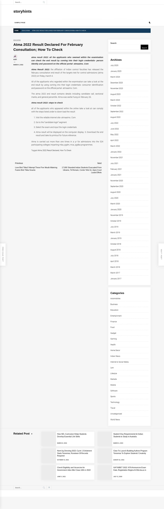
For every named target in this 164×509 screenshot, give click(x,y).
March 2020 (115, 204)
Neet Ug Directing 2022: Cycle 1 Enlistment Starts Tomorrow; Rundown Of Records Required (74, 453)
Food (112, 327)
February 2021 (116, 169)
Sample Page (20, 22)
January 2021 (115, 175)
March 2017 (115, 273)
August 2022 (115, 117)
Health (113, 345)
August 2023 (115, 94)
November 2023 (116, 88)
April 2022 (114, 140)
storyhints (22, 11)
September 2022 (116, 111)
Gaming (113, 339)
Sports (112, 396)
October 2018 (115, 244)
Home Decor (115, 350)
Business (114, 304)
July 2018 (114, 256)
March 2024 (115, 77)
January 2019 (115, 238)
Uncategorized (116, 414)
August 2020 (115, 192)
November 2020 (116, 181)
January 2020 (115, 209)
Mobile (113, 385)
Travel (112, 408)
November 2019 (116, 215)
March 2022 (115, 146)
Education (17, 40)
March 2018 (115, 267)
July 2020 (114, 198)
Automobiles (115, 298)
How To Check (65, 150)
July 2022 (114, 123)
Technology (115, 402)
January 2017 (115, 279)
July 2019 (114, 227)
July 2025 (114, 65)
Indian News (115, 356)
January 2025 (115, 71)
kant (15, 59)
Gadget (113, 333)
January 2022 (115, 152)
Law (112, 368)
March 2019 (115, 232)
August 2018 (115, 250)
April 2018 (114, 261)
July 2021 (114, 163)
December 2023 (116, 83)
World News (115, 420)
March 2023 (115, 100)
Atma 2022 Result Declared (48, 150)
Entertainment (115, 316)
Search (113, 43)
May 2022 (114, 134)
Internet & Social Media (119, 362)
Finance (113, 322)
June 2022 (114, 129)
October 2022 (115, 106)
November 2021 (116, 157)
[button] (150, 23)
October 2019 (115, 221)
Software (113, 391)
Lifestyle (113, 373)
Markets (113, 379)
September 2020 (116, 186)
